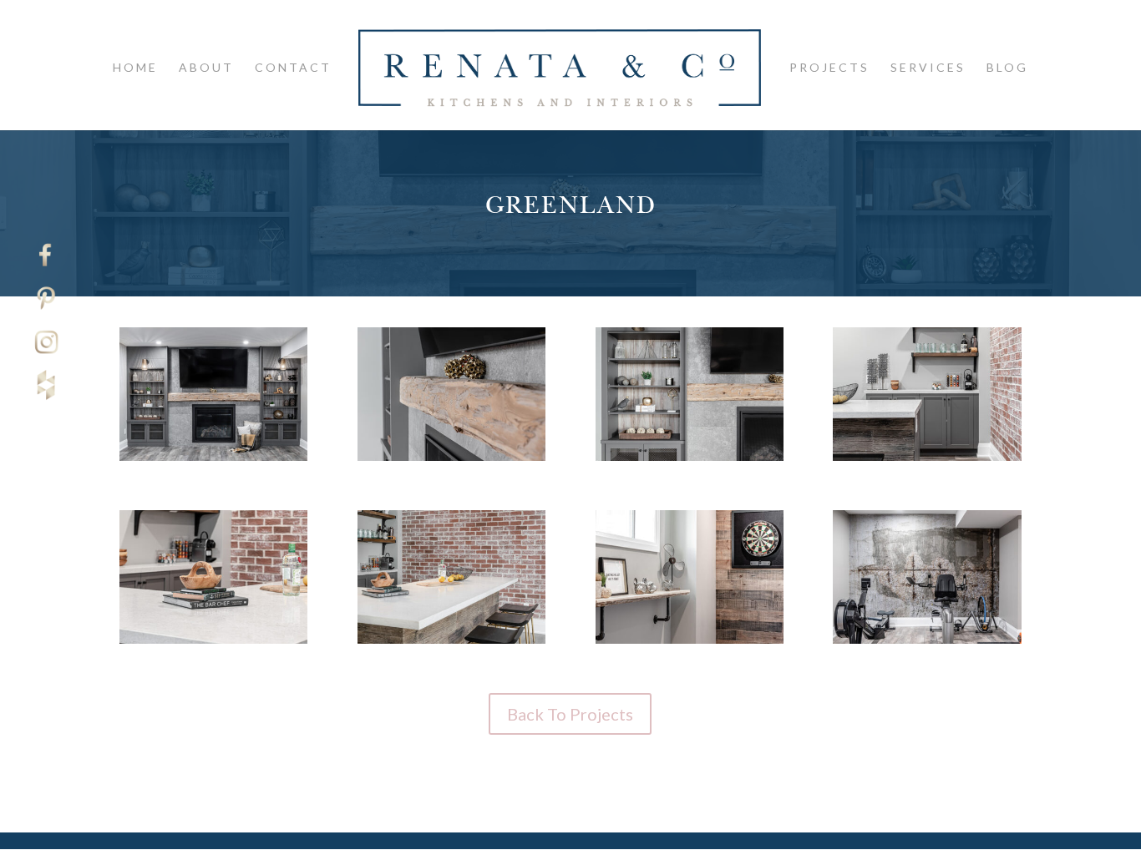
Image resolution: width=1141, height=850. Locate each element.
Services (928, 68)
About (206, 68)
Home (135, 68)
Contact (293, 68)
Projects (829, 68)
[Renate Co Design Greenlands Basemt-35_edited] (213, 643)
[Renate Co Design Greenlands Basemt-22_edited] (451, 460)
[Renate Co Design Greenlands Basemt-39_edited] (451, 643)
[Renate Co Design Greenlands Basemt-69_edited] (689, 643)
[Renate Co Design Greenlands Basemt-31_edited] (927, 460)
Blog (1007, 68)
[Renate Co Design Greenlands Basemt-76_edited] (927, 643)
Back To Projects (570, 714)
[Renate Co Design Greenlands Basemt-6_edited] (213, 460)
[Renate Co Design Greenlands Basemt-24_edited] (689, 460)
